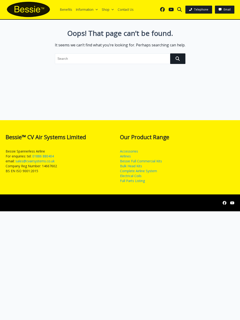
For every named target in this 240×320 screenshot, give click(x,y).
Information (85, 9)
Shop (105, 9)
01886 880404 (43, 156)
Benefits (66, 9)
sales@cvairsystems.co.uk (35, 161)
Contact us (126, 9)
